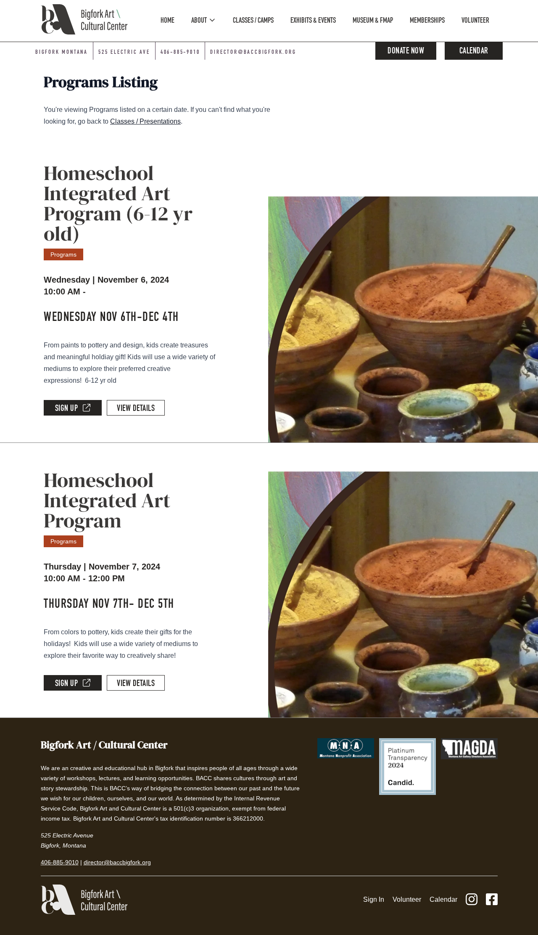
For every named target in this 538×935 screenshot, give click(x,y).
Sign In (373, 899)
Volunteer (407, 899)
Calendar (473, 52)
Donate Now (406, 52)
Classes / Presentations (145, 121)
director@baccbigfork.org (253, 53)
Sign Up (66, 409)
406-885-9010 (180, 53)
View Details (136, 409)
